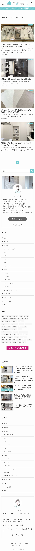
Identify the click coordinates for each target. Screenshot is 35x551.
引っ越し (6, 241)
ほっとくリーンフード (23, 318)
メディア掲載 (7, 301)
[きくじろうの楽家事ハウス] (17, 3)
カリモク (22, 324)
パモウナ (16, 332)
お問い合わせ (25, 543)
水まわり (6, 273)
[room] (19, 225)
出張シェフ (4, 339)
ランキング (4, 337)
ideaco (3, 316)
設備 (5, 252)
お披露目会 (4, 318)
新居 (3, 342)
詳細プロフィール (17, 219)
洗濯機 (19, 342)
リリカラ (17, 337)
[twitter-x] (13, 225)
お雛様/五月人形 (12, 318)
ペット (14, 334)
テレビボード (14, 329)
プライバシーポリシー (17, 545)
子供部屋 (6, 286)
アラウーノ (14, 321)
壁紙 (10, 339)
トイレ (20, 329)
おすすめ (26, 316)
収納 (5, 256)
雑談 (5, 305)
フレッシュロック (23, 332)
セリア (9, 326)
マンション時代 (8, 297)
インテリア (7, 259)
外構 (14, 339)
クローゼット (28, 324)
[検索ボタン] (32, 3)
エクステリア (7, 266)
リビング (11, 337)
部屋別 (5, 269)
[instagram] (16, 225)
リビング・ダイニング (10, 283)
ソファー (15, 326)
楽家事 (14, 342)
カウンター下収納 (6, 324)
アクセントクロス (6, 321)
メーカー (25, 334)
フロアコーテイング (6, 334)
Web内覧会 (7, 293)
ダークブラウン (5, 329)
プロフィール (10, 543)
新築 (7, 342)
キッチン (6, 276)
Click (26, 8)
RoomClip (15, 316)
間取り (6, 262)
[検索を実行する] (32, 171)
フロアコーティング (9, 249)
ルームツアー (23, 337)
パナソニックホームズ (7, 332)
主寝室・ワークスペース (10, 290)
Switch (20, 316)
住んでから (7, 238)
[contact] (22, 225)
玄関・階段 (7, 280)
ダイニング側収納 (22, 326)
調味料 (24, 342)
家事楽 (24, 339)
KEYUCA (9, 316)
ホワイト (20, 334)
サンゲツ (4, 326)
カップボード (15, 324)
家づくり (6, 245)
